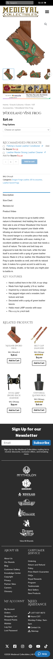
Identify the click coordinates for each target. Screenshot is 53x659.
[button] (47, 12)
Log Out (7, 627)
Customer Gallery (12, 569)
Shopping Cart (10, 616)
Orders (7, 613)
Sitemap (34, 631)
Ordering (32, 561)
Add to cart (29, 161)
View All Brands (26, 541)
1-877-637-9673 (38, 613)
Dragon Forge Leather (20, 180)
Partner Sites (10, 584)
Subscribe (41, 442)
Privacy (7, 580)
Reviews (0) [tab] (8, 206)
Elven (27, 105)
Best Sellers (33, 590)
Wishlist (7, 623)
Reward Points (10, 620)
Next (49, 74)
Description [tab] (8, 195)
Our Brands (9, 562)
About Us (8, 558)
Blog (6, 566)
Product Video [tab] (9, 211)
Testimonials (33, 586)
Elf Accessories (36, 180)
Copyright (8, 577)
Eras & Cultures (16, 105)
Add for (13, 155)
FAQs (30, 575)
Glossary (8, 591)
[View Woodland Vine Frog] (8, 74)
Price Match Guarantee (38, 572)
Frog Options (9, 124)
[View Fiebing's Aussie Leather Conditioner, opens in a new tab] (42, 146)
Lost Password (10, 631)
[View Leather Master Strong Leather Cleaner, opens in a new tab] (45, 152)
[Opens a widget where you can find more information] (42, 654)
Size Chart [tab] (7, 200)
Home (5, 105)
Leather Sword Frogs (11, 183)
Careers (7, 588)
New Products (34, 593)
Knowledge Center (12, 573)
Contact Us (35, 627)
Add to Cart (14, 360)
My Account (9, 609)
